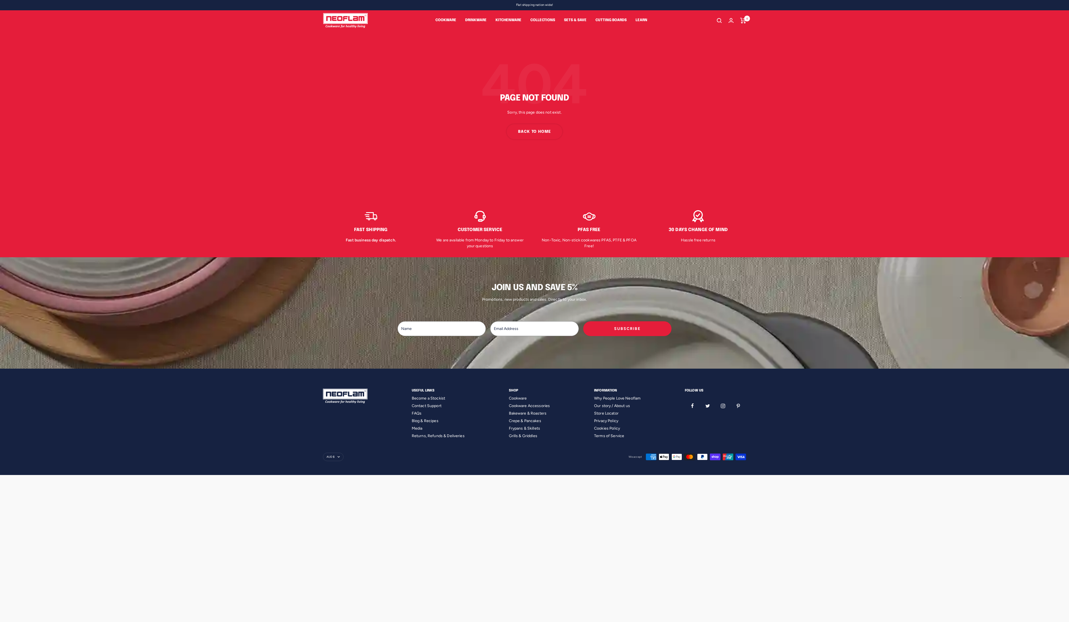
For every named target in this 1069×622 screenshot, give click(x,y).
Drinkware (476, 20)
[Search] (719, 20)
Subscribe (627, 328)
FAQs (417, 413)
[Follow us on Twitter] (707, 405)
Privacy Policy (606, 420)
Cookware (445, 20)
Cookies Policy (607, 428)
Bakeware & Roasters (528, 413)
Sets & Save (575, 20)
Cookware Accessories (529, 405)
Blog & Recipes (425, 420)
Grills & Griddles (523, 436)
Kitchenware (508, 20)
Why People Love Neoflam (617, 398)
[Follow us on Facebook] (692, 405)
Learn (641, 20)
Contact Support (427, 405)
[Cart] (743, 20)
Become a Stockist (428, 398)
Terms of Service (609, 436)
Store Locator (606, 413)
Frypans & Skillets (524, 428)
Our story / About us (612, 405)
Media (417, 428)
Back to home (534, 132)
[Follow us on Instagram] (723, 405)
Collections (542, 20)
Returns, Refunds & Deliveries (438, 436)
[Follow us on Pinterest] (738, 405)
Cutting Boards (611, 20)
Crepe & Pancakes (525, 420)
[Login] (731, 20)
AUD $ (331, 457)
